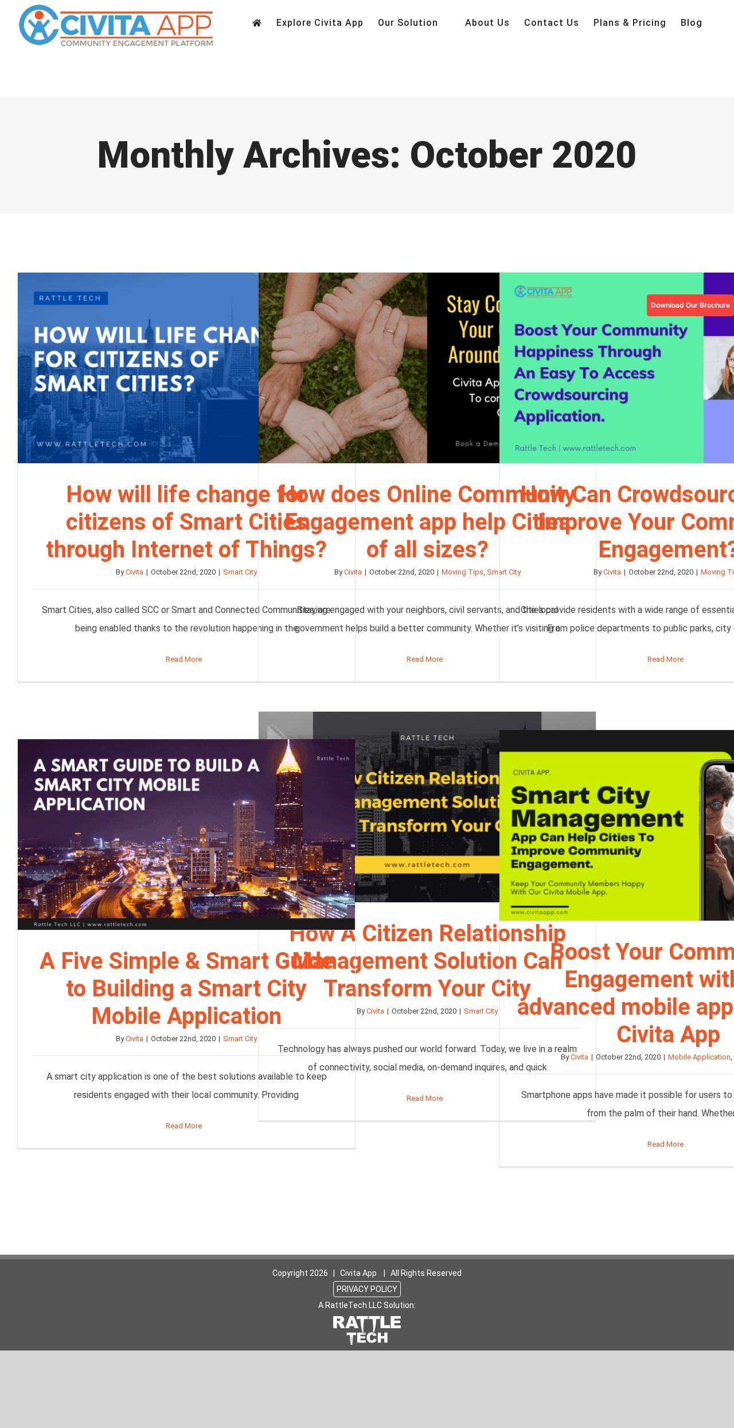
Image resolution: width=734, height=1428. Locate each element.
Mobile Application (699, 1057)
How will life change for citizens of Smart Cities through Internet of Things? (186, 368)
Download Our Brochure (690, 305)
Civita (134, 572)
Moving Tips (462, 572)
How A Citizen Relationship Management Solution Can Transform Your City (427, 807)
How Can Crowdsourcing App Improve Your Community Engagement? (668, 368)
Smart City (240, 572)
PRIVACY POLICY (367, 1289)
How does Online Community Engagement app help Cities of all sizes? (427, 368)
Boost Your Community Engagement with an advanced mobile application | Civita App (668, 825)
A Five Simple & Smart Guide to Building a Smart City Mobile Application (186, 834)
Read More (184, 659)
